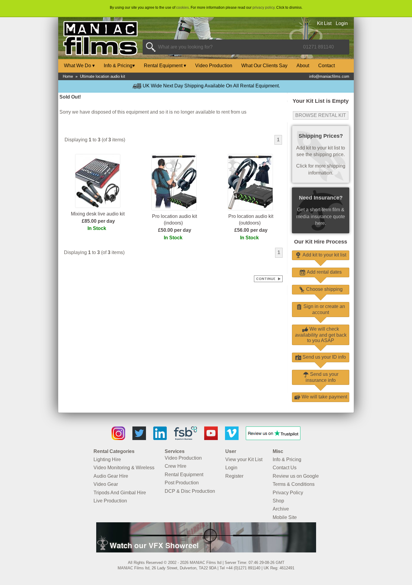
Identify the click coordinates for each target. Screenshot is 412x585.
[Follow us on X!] (139, 438)
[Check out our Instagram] (118, 438)
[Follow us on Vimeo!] (232, 438)
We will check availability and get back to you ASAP (321, 334)
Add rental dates (324, 272)
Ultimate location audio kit (102, 76)
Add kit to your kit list (323, 254)
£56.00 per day (251, 230)
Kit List (324, 23)
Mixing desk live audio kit (98, 213)
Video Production (213, 65)
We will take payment (323, 396)
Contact (326, 65)
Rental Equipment (165, 65)
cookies (182, 7)
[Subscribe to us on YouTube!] (211, 438)
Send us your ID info (323, 357)
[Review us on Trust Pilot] (273, 438)
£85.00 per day (98, 221)
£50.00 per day (174, 230)
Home (68, 76)
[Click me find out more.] (206, 550)
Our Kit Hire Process (320, 242)
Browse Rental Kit (320, 115)
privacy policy (263, 7)
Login (342, 23)
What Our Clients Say (264, 65)
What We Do (79, 65)
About (302, 65)
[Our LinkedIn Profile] (160, 438)
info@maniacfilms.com (329, 76)
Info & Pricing (119, 65)
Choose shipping (324, 289)
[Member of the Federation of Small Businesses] (185, 438)
